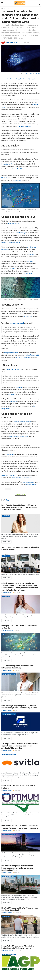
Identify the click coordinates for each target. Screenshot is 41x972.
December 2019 (6, 164)
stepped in (13, 268)
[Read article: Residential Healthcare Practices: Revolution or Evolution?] (20, 802)
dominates (10, 454)
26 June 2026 (17, 710)
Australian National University (26, 79)
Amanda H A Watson (8, 79)
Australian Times (7, 592)
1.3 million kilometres (26, 126)
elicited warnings (20, 233)
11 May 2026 (17, 750)
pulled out (13, 401)
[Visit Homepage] (19, 3)
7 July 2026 (17, 592)
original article (31, 485)
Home (3, 8)
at (3, 634)
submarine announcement (22, 421)
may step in (32, 254)
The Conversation (12, 42)
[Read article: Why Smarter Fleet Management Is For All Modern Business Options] (20, 563)
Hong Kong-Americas (11, 353)
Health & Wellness (9, 834)
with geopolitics (13, 223)
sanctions (19, 387)
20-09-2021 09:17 (25, 42)
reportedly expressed (16, 323)
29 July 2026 (17, 552)
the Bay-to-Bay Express (23, 358)
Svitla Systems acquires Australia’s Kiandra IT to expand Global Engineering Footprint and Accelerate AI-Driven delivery (19, 746)
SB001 (8, 489)
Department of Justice (14, 369)
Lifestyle (6, 516)
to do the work (27, 273)
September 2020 (17, 169)
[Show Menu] (2, 3)
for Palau (4, 178)
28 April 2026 (17, 830)
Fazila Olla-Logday (8, 552)
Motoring (6, 555)
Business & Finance (9, 674)
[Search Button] (39, 3)
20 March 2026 (18, 950)
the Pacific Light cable (32, 355)
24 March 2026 (17, 912)
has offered (12, 394)
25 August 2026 (17, 512)
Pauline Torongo (7, 512)
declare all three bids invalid (10, 243)
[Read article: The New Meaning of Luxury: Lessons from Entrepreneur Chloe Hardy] (20, 682)
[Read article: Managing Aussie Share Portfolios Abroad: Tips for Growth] (20, 642)
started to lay (27, 316)
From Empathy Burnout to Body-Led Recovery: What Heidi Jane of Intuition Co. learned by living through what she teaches (19, 507)
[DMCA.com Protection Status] (20, 494)
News (7, 8)
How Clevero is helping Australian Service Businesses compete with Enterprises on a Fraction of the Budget (17, 868)
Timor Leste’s (17, 180)
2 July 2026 (17, 630)
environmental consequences (19, 436)
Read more (7, 541)
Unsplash (37, 73)
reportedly (30, 261)
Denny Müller (29, 73)
